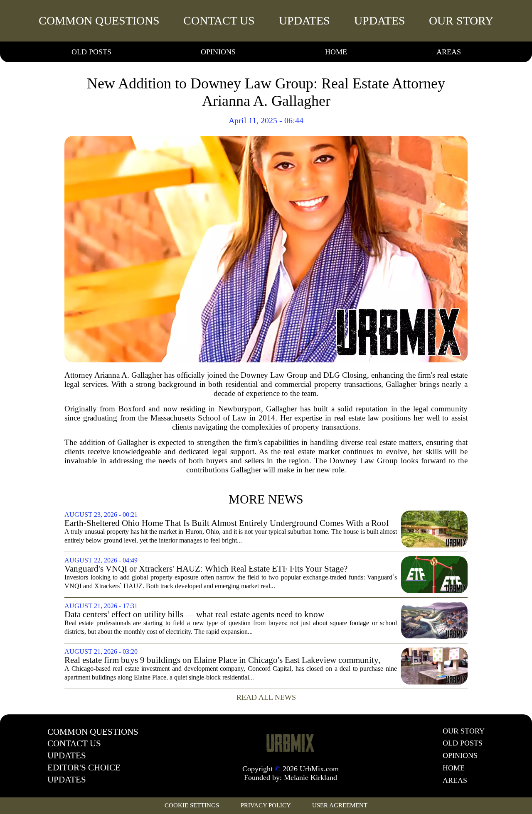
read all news (266, 697)
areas (448, 52)
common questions (99, 20)
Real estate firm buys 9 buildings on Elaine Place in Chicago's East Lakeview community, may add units (222, 660)
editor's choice (84, 767)
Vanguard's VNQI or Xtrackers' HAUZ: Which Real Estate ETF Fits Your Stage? (205, 569)
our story (461, 20)
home (336, 52)
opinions (218, 52)
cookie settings (192, 805)
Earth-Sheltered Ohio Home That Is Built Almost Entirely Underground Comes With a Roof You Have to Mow (226, 523)
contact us (219, 20)
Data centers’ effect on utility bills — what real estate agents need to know (194, 614)
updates (304, 20)
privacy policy (266, 805)
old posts (91, 52)
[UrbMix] (290, 742)
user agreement (339, 805)
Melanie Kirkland (310, 777)
